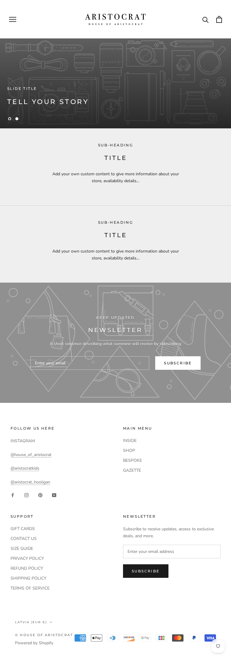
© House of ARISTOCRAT (44, 635)
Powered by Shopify (34, 643)
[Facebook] (13, 495)
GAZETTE (132, 470)
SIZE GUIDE (22, 548)
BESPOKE (132, 460)
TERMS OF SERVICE (30, 588)
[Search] (205, 19)
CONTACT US (24, 538)
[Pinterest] (40, 495)
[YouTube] (54, 495)
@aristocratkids (25, 468)
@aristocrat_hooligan (30, 482)
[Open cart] (219, 19)
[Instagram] (26, 495)
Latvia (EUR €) (31, 622)
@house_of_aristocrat (31, 455)
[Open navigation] (12, 19)
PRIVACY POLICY (27, 558)
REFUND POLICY (27, 568)
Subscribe (178, 363)
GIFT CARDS (23, 529)
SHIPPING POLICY (28, 578)
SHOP (129, 450)
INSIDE (130, 440)
